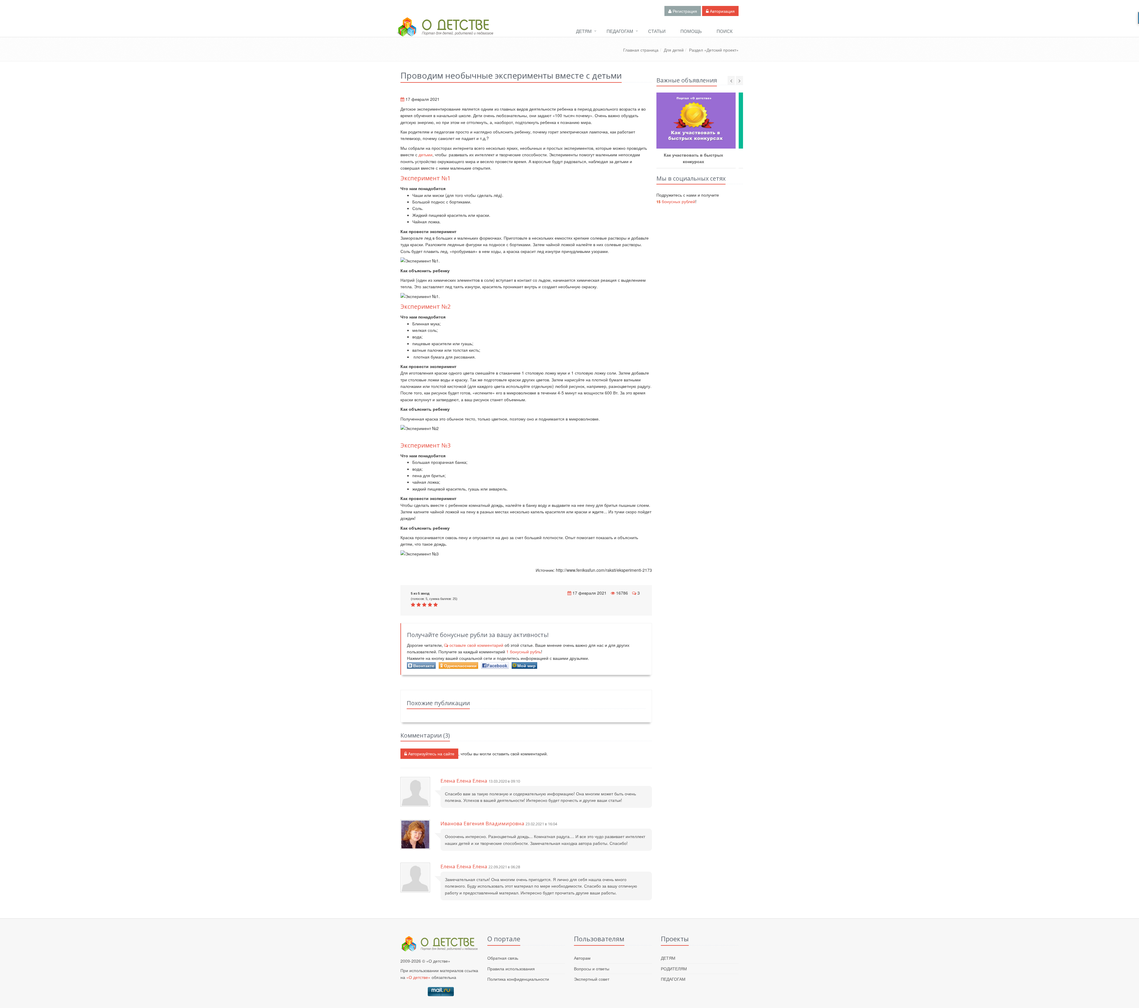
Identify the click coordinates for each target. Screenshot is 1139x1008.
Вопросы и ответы (591, 969)
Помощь (691, 31)
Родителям (674, 969)
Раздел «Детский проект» (714, 50)
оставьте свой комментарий (476, 645)
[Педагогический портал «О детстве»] (445, 32)
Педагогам (620, 31)
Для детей (674, 50)
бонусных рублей (675, 201)
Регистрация (684, 11)
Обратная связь (502, 958)
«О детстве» (418, 977)
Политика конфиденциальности (518, 979)
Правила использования (511, 969)
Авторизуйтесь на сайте (430, 754)
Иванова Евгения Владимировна (482, 823)
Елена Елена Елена (463, 780)
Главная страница (640, 50)
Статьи (657, 31)
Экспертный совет (591, 979)
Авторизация (722, 11)
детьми (425, 154)
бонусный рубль (523, 652)
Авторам (582, 958)
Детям (584, 31)
